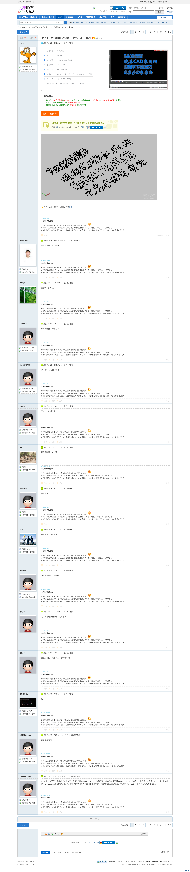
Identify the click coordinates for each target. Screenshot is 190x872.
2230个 (31, 430)
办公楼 (110, 22)
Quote (55, 834)
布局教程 (154, 22)
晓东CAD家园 (151, 862)
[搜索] (65, 22)
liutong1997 (24, 240)
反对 (60, 277)
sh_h (21, 529)
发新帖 (23, 32)
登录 (57, 127)
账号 (130, 8)
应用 (112, 17)
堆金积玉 (32, 350)
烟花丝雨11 (24, 571)
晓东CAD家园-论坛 (18, 27)
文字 (139, 22)
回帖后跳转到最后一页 (74, 852)
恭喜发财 (32, 597)
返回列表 (125, 32)
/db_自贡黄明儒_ (25, 365)
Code (58, 834)
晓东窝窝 (69, 17)
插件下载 (103, 17)
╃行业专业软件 (47, 17)
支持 (53, 277)
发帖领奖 (143, 2)
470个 (31, 269)
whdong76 (23, 488)
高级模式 (143, 834)
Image (49, 834)
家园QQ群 (151, 2)
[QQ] (102, 862)
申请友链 (112, 862)
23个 (30, 594)
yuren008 (23, 406)
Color (45, 834)
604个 (31, 389)
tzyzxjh (22, 283)
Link (52, 834)
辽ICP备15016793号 (164, 862)
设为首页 (21, 2)
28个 (30, 759)
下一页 (167, 32)
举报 (167, 235)
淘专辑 (79, 17)
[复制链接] (98, 38)
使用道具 (160, 235)
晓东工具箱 (146, 22)
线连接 (97, 22)
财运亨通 (32, 392)
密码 (130, 12)
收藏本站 (28, 2)
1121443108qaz (25, 735)
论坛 (60, 17)
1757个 (31, 711)
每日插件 (44, 27)
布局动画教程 (132, 22)
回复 (70, 207)
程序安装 (116, 22)
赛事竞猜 (122, 17)
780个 (31, 549)
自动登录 (160, 8)
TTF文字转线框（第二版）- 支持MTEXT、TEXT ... (67, 27)
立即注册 (169, 12)
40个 (30, 67)
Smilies (61, 834)
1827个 (31, 347)
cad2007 (161, 22)
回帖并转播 (57, 852)
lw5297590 (23, 324)
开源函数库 (90, 17)
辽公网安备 (141, 862)
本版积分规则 (165, 852)
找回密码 (169, 8)
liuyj (21, 447)
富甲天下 (32, 470)
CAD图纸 (76, 22)
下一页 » (95, 819)
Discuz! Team (30, 864)
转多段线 (103, 22)
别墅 (86, 22)
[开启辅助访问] (139, 2)
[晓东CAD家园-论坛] (25, 9)
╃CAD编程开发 (33, 27)
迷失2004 (23, 612)
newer (22, 43)
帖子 (57, 22)
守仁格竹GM (24, 694)
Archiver (119, 862)
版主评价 (166, 2)
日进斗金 (32, 272)
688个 (31, 512)
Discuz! (29, 861)
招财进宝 (32, 70)
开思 (167, 22)
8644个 (31, 467)
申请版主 (159, 2)
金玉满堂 (32, 433)
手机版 (126, 862)
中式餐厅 (124, 22)
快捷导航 (164, 17)
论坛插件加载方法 (47, 221)
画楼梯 (91, 22)
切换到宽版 (171, 2)
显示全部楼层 (68, 43)
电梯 (82, 22)
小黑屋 (132, 862)
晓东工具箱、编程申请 (28, 17)
